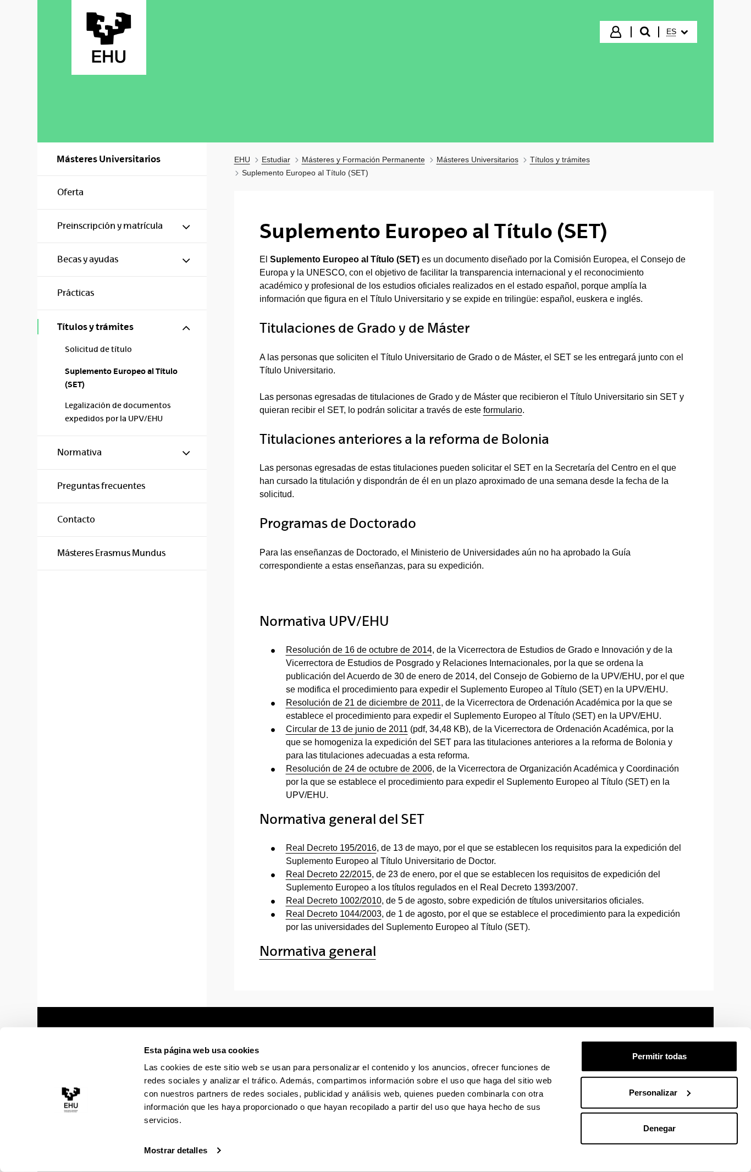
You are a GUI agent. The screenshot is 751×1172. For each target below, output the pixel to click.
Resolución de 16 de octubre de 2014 (359, 649)
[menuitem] (677, 32)
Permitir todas (659, 1056)
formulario (502, 410)
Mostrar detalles (175, 1150)
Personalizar (653, 1092)
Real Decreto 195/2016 (331, 847)
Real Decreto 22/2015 (329, 874)
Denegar (659, 1128)
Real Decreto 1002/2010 (334, 900)
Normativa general (317, 951)
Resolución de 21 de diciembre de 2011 (363, 702)
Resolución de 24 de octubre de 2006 (359, 768)
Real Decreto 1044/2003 (334, 913)
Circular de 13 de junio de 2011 (347, 729)
